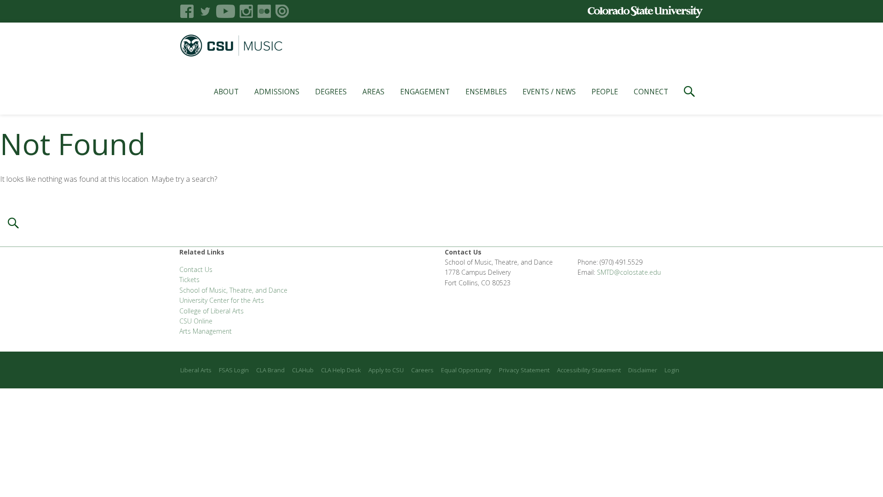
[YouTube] (225, 11)
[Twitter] (205, 11)
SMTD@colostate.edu (629, 272)
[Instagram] (246, 11)
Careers (422, 370)
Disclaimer (642, 370)
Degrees (331, 92)
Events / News (549, 92)
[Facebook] (187, 11)
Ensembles (486, 92)
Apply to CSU (386, 370)
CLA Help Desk (341, 370)
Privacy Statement (524, 370)
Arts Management (205, 331)
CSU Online (195, 321)
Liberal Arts (196, 370)
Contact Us (195, 269)
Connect (651, 92)
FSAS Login (234, 370)
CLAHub (303, 370)
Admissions (276, 92)
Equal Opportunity (466, 370)
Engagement (425, 92)
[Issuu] (282, 11)
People (604, 92)
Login (672, 370)
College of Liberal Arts (211, 310)
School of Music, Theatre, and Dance (233, 290)
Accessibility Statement (589, 370)
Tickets (189, 279)
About (226, 92)
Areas (373, 92)
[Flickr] (264, 11)
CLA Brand (270, 370)
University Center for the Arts (221, 300)
